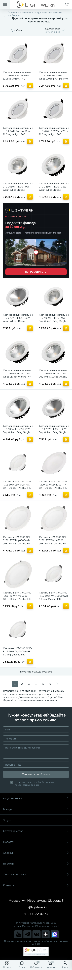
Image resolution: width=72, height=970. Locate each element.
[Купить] (30, 85)
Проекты (8, 863)
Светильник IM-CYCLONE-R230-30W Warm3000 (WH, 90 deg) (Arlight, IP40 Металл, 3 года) (53, 542)
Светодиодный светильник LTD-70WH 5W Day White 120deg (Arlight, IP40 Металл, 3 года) (18, 77)
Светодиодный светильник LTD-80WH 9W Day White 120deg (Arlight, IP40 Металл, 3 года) (18, 133)
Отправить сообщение (36, 774)
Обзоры (8, 852)
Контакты (9, 885)
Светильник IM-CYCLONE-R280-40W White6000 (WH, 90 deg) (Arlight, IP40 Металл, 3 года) (17, 597)
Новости (8, 841)
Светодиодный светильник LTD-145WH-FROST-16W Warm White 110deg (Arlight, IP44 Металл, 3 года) (54, 190)
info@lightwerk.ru (36, 907)
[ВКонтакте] (36, 934)
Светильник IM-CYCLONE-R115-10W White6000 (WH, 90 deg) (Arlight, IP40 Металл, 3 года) (53, 597)
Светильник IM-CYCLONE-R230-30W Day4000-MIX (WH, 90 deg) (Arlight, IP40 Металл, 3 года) (17, 542)
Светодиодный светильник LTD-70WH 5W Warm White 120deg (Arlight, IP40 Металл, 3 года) (54, 133)
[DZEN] (46, 934)
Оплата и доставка (14, 874)
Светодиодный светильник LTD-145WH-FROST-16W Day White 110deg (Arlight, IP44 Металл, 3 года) (54, 375)
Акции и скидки (12, 798)
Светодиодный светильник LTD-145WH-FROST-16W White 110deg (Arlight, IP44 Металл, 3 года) (18, 375)
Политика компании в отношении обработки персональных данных (36, 942)
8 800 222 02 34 (36, 914)
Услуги (7, 820)
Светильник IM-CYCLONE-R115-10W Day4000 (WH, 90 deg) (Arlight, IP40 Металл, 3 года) (17, 653)
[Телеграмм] (27, 934)
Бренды (7, 809)
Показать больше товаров (36, 671)
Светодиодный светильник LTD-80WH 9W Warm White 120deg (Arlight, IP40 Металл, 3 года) (54, 77)
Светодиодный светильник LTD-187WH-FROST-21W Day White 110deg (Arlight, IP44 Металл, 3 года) (18, 431)
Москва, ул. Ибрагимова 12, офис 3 (36, 901)
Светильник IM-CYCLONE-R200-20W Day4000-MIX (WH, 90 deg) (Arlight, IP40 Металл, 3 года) (53, 486)
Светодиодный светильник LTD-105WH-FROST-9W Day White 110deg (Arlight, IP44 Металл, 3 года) (54, 319)
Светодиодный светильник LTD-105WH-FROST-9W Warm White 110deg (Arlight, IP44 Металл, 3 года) (18, 190)
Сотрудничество (13, 831)
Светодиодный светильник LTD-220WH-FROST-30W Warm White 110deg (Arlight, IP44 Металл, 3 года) (18, 321)
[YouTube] (18, 934)
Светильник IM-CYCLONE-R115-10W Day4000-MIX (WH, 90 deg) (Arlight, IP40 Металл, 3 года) (17, 486)
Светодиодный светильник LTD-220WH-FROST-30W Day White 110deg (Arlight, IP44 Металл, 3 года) (54, 431)
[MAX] (55, 934)
